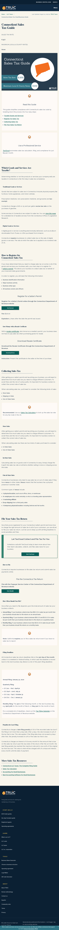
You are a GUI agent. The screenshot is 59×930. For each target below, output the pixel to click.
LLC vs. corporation (7, 849)
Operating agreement (7, 868)
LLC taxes (4, 845)
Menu (55, 8)
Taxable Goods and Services (14, 116)
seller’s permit (8, 269)
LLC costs (4, 841)
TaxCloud (6, 150)
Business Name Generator (9, 860)
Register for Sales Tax (11, 119)
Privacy (4, 912)
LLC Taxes (10, 14)
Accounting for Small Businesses (14, 772)
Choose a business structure (9, 864)
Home (3, 14)
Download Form (10, 352)
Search (55, 2)
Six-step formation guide (8, 818)
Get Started (10, 308)
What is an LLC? (6, 837)
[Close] (58, 926)
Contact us (5, 896)
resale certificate (12, 331)
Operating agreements (8, 826)
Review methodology (7, 892)
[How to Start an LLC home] (9, 7)
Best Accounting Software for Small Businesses (19, 775)
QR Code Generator (7, 876)
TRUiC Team (54, 14)
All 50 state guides (7, 814)
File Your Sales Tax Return (13, 125)
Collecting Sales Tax (11, 122)
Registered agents (7, 822)
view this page (50, 213)
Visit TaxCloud (30, 554)
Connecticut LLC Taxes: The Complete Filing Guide (20, 766)
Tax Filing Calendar (43, 711)
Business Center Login (43, 2)
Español (4, 900)
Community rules (6, 904)
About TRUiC (5, 887)
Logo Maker (5, 872)
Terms (3, 908)
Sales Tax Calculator (28, 412)
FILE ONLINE (10, 591)
